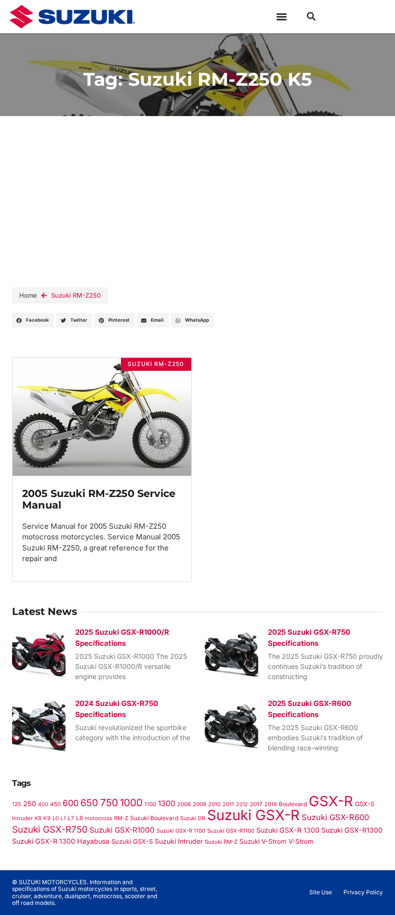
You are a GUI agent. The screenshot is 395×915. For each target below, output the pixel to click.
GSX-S (364, 804)
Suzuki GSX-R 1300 (287, 830)
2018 (270, 804)
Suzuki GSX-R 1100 (181, 830)
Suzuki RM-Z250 (76, 295)
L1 (63, 818)
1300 (166, 803)
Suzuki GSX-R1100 (230, 830)
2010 (214, 804)
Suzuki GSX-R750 (50, 829)
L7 (70, 818)
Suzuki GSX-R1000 (122, 830)
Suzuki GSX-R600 (335, 817)
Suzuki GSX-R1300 (351, 830)
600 (71, 803)
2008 (184, 804)
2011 (228, 804)
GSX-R (331, 801)
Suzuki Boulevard (154, 818)
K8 (38, 818)
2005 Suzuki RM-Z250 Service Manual (98, 499)
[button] (311, 17)
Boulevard (293, 804)
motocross (98, 818)
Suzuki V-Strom (263, 841)
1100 (150, 804)
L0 (56, 818)
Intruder (22, 818)
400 (43, 804)
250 (29, 803)
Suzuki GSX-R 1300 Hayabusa (60, 841)
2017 (256, 804)
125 (16, 804)
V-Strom (301, 841)
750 (109, 803)
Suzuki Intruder (179, 841)
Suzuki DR (192, 818)
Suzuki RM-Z (221, 841)
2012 (242, 804)
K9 (47, 818)
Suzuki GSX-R (253, 815)
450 (55, 804)
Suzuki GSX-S (132, 841)
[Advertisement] (197, 188)
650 (89, 803)
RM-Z (121, 818)
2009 (199, 804)
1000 (131, 803)
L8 (79, 818)
